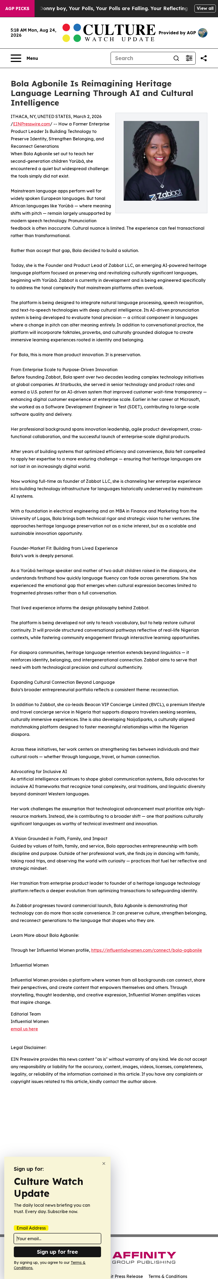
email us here (24, 1028)
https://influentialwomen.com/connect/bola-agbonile (146, 950)
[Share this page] (203, 58)
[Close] (103, 1163)
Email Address (31, 1228)
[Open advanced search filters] (189, 58)
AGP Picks (17, 8)
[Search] (176, 58)
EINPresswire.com (31, 124)
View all (205, 8)
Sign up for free (57, 1251)
